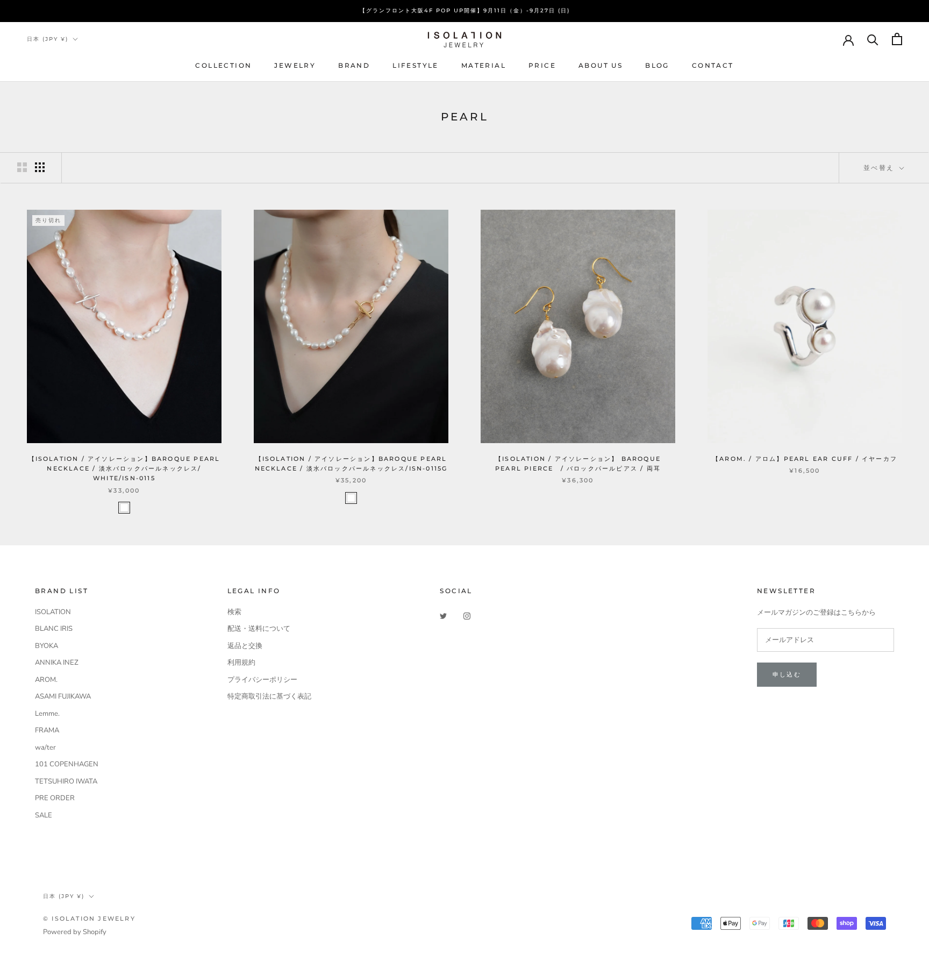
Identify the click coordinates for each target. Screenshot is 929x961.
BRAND (354, 65)
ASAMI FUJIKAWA (63, 696)
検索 (234, 612)
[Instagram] (466, 616)
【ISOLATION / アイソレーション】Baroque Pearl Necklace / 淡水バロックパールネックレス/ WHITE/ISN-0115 (124, 468)
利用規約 (241, 662)
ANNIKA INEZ (56, 662)
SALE (43, 815)
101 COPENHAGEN (66, 764)
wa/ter (45, 747)
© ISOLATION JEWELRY (89, 918)
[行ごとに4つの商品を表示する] (40, 167)
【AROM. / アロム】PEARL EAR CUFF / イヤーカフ (804, 458)
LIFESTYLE (415, 65)
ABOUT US (600, 65)
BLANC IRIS (54, 628)
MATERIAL (483, 65)
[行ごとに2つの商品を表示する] (22, 167)
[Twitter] (443, 616)
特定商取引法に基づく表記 (269, 696)
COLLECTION (223, 65)
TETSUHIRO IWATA (66, 781)
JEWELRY (295, 65)
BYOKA (46, 646)
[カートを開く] (897, 39)
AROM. (46, 680)
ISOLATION (53, 612)
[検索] (872, 39)
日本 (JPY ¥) (47, 38)
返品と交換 (244, 646)
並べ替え (880, 167)
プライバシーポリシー (262, 680)
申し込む (787, 674)
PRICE (542, 65)
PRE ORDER (55, 798)
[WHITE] (124, 507)
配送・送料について (258, 628)
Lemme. (47, 713)
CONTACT (713, 65)
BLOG (657, 65)
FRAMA (47, 730)
